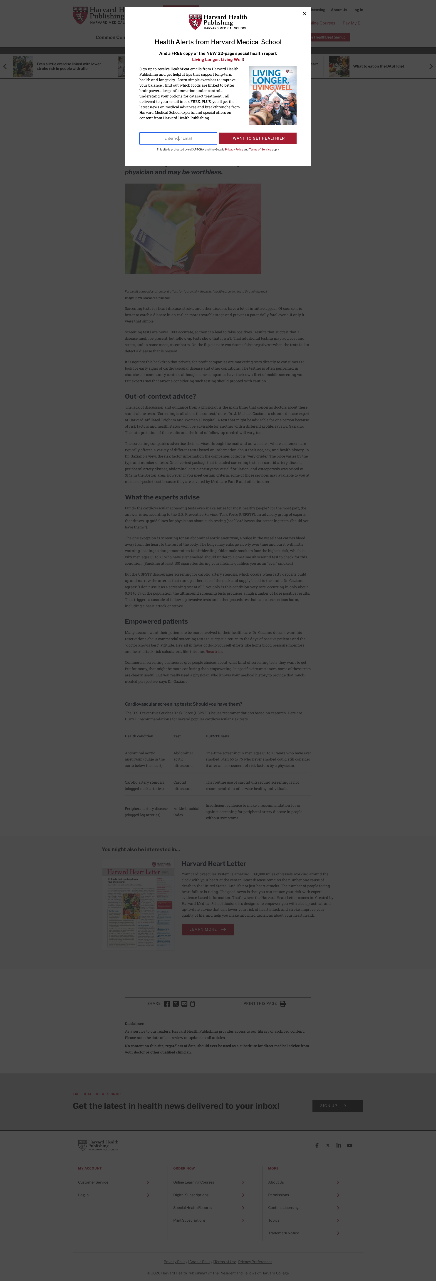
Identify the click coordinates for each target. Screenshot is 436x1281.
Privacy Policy (234, 149)
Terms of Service (260, 149)
